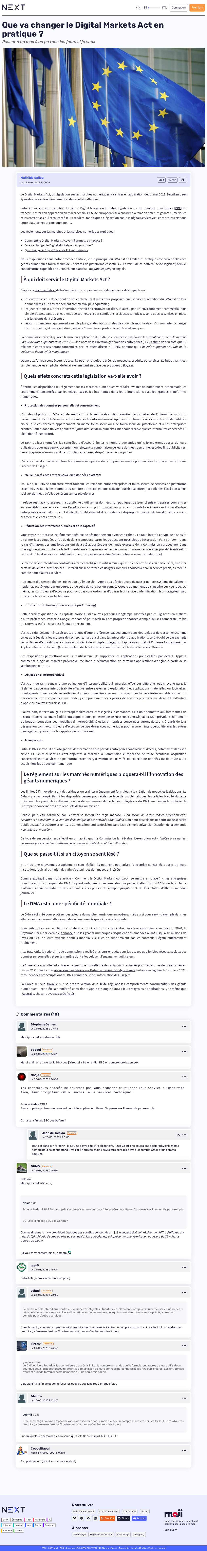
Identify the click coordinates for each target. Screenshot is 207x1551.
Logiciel (19, 1525)
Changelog (138, 1534)
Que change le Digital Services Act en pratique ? (56, 250)
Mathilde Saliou (32, 177)
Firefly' (36, 1344)
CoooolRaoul (40, 1448)
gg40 (35, 1265)
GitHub (125, 1518)
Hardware (40, 1519)
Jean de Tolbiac (53, 1133)
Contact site (130, 1511)
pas (38, 796)
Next (29, 1525)
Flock (28, 1519)
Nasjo (35, 1075)
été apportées (92, 544)
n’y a (31, 796)
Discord (141, 1518)
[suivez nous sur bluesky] (74, 1518)
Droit (5, 1519)
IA (50, 1519)
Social (38, 1525)
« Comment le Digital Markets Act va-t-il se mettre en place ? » (117, 878)
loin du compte (57, 1253)
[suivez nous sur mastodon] (81, 1518)
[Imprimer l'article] (182, 180)
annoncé (67, 933)
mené (177, 642)
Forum (145, 1511)
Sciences (50, 1525)
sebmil (35, 1290)
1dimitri (36, 1396)
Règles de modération (101, 1534)
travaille (52, 984)
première (63, 989)
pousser (107, 507)
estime (155, 342)
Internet (7, 1525)
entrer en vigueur (70, 965)
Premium (197, 7)
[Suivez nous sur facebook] (88, 1518)
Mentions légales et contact (152, 1548)
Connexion (179, 7)
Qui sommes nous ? (83, 1511)
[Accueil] (13, 7)
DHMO (35, 1166)
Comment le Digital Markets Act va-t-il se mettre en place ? (63, 240)
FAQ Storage (122, 1534)
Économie (17, 1519)
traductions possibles (122, 539)
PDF (178, 208)
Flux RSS (109, 1518)
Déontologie (79, 1534)
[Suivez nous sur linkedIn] (95, 1518)
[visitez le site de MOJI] (174, 1516)
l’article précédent (53, 1232)
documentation (45, 290)
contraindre (80, 989)
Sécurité (7, 1530)
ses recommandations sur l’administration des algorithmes (94, 970)
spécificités (67, 993)
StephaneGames (43, 1024)
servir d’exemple (163, 914)
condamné (78, 619)
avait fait (75, 507)
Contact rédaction (108, 1511)
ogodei (36, 1050)
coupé (46, 796)
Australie (28, 993)
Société (19, 1530)
